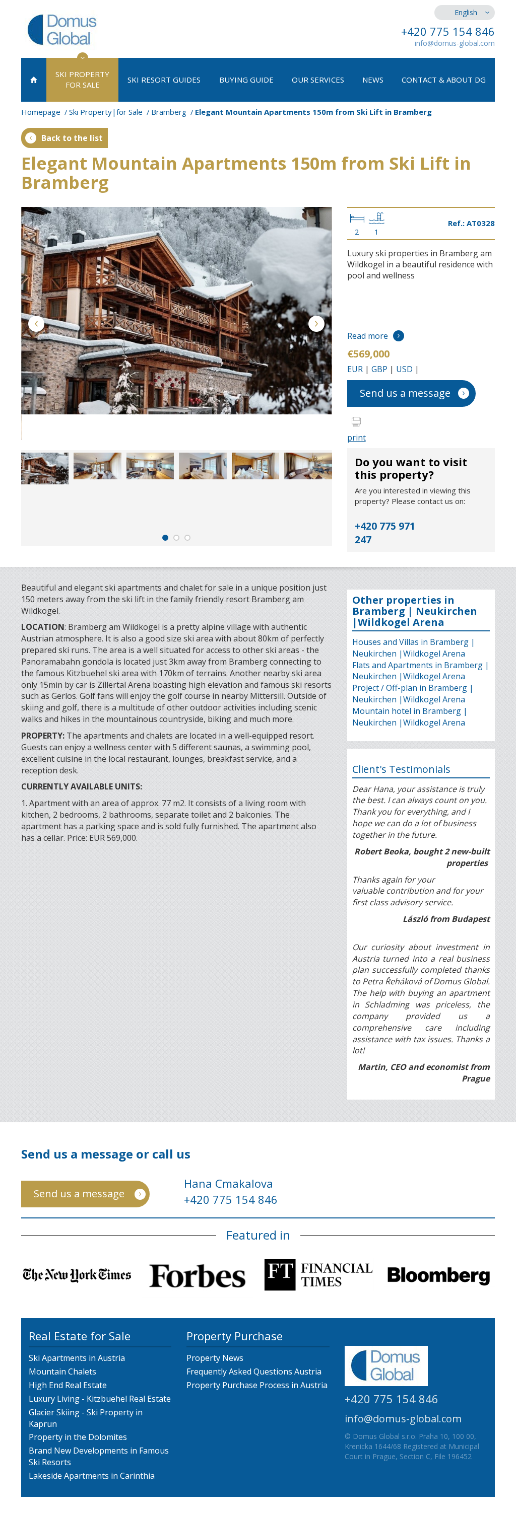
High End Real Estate (68, 1385)
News (372, 80)
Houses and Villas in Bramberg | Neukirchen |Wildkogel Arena (413, 647)
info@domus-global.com (455, 43)
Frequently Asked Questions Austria (253, 1371)
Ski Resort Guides (164, 80)
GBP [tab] (379, 369)
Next (316, 325)
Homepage (40, 112)
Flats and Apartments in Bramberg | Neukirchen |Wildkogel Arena (420, 671)
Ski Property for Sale (82, 79)
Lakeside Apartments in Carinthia (92, 1475)
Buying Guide (246, 80)
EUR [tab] (355, 369)
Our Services (318, 80)
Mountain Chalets (62, 1371)
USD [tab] (404, 369)
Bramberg (168, 112)
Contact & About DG (444, 80)
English (466, 12)
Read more (367, 335)
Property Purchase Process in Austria (257, 1385)
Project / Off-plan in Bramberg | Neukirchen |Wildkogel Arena (413, 693)
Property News (214, 1357)
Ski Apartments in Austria (77, 1357)
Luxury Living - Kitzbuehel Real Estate (100, 1398)
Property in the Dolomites (78, 1436)
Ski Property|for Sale (106, 112)
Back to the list (72, 137)
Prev (36, 325)
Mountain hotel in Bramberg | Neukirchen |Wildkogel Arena (410, 716)
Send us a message (405, 393)
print (356, 437)
